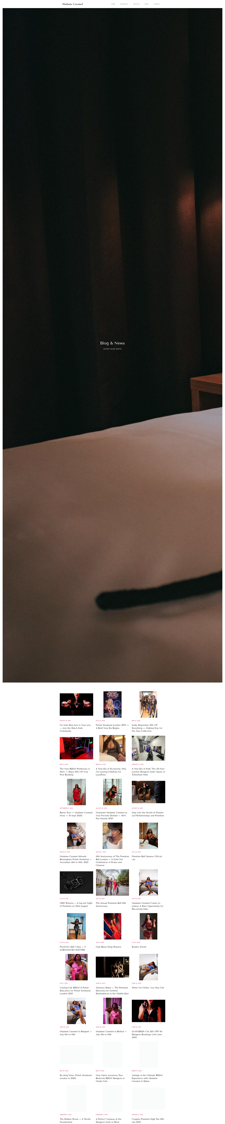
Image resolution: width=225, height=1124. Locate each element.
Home (113, 4)
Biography (124, 4)
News (146, 4)
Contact (157, 4)
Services (136, 4)
